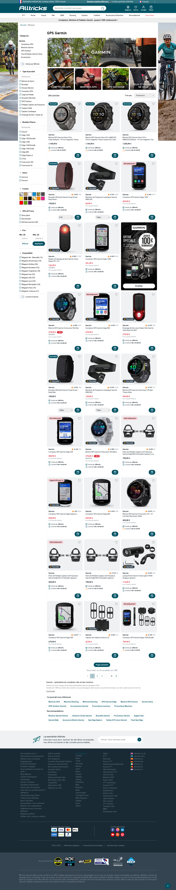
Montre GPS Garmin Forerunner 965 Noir (63, 328)
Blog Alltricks (25, 774)
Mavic (78, 771)
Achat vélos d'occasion (30, 787)
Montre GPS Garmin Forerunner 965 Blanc (101, 452)
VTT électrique (109, 783)
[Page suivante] (116, 676)
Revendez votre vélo (56, 780)
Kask (78, 758)
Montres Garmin (27, 47)
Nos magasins (54, 759)
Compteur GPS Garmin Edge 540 (60, 638)
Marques (31, 25)
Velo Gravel (108, 801)
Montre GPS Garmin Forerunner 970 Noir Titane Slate (138, 391)
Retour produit (54, 756)
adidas (78, 801)
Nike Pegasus (81, 798)
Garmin (22, 41)
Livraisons (52, 772)
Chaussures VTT (110, 772)
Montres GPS (54, 702)
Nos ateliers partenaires (58, 767)
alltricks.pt (138, 767)
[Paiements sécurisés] (64, 832)
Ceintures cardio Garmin (82, 716)
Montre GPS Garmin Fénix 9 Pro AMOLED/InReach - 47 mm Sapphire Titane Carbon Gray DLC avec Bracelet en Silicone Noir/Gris (139, 138)
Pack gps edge (137, 720)
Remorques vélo (110, 812)
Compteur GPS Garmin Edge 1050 (135, 197)
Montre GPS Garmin (129, 702)
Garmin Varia (147, 702)
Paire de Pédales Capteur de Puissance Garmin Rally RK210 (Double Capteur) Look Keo (139, 453)
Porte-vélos (108, 780)
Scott (78, 803)
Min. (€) (22, 235)
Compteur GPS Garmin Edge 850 (97, 328)
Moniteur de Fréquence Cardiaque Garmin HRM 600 (101, 391)
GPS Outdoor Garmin (57, 706)
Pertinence (140, 95)
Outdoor (85, 15)
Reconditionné (134, 15)
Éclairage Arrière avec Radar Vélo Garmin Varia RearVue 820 (138, 329)
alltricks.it (138, 764)
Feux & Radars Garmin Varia (31, 54)
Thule (78, 761)
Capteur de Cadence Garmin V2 (97, 638)
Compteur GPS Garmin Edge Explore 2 (62, 514)
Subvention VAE (54, 785)
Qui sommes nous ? (28, 753)
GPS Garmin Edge (109, 702)
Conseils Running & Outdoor (60, 761)
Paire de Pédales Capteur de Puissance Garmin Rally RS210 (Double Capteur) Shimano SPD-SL (100, 577)
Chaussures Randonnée (113, 764)
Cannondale (81, 793)
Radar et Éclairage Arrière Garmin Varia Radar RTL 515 (63, 260)
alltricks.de (138, 761)
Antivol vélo (108, 793)
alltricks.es (138, 759)
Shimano (79, 764)
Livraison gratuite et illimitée (110, 2)
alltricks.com (139, 756)
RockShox (80, 782)
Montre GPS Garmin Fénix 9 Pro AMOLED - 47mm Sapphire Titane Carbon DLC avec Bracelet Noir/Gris (101, 138)
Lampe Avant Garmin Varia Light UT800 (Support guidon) (137, 577)
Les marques (81, 753)
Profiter (139, 286)
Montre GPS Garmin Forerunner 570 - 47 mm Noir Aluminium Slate (138, 515)
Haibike (79, 777)
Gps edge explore (95, 720)
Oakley (78, 779)
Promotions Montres (123, 706)
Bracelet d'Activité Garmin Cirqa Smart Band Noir (62, 391)
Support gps (139, 716)
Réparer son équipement (30, 806)
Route (33, 15)
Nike (77, 785)
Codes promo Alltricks (29, 798)
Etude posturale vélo (56, 777)
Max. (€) (36, 235)
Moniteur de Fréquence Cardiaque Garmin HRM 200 (101, 198)
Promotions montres (101, 706)
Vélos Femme (108, 798)
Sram (78, 769)
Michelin (79, 787)
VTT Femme (108, 804)
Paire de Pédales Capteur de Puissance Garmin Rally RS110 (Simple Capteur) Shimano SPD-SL (63, 577)
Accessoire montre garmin (73, 720)
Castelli (79, 756)
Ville (53, 15)
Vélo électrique (109, 769)
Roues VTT (107, 767)
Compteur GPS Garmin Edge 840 (97, 514)
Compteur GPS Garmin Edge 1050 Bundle (138, 638)
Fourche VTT (108, 785)
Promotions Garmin (122, 716)
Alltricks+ (24, 811)
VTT (23, 15)
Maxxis (78, 766)
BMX (62, 15)
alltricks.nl (138, 769)
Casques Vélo (109, 806)
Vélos (105, 753)
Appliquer (39, 244)
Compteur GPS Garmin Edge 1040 (98, 259)
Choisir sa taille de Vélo (58, 764)
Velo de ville (108, 775)
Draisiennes (108, 790)
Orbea (78, 806)
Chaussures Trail (110, 796)
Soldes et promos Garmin (116, 720)
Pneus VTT (107, 761)
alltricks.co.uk (140, 753)
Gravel (43, 15)
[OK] (139, 739)
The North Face (82, 795)
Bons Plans (150, 15)
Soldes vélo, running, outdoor (32, 816)
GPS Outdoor (26, 51)
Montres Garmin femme (58, 716)
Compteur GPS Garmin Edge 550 (60, 452)
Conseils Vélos (54, 769)
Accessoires (25, 57)
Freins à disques (110, 788)
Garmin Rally (53, 720)
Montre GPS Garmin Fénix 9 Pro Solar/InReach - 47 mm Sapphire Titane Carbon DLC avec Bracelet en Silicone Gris (64, 138)
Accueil (23, 25)
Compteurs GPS (27, 44)
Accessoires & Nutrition (114, 15)
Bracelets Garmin (103, 716)
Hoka (78, 790)
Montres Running (71, 702)
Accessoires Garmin (79, 706)
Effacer (25, 244)
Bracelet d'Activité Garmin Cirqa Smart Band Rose (62, 198)
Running (73, 15)
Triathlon (97, 15)
